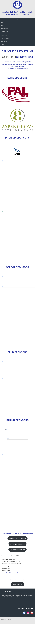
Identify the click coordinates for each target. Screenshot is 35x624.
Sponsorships (4, 29)
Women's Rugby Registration (17, 538)
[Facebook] (24, 612)
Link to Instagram (17, 584)
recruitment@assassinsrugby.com (12, 572)
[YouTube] (31, 612)
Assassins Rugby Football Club (17, 11)
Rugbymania (4, 41)
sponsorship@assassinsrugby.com (18, 68)
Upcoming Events (5, 32)
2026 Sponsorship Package (24, 57)
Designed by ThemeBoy (6, 619)
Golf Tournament (5, 38)
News (2, 25)
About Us (3, 22)
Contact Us (3, 44)
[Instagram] (28, 612)
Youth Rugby (4, 35)
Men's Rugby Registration (17, 544)
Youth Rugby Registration (17, 549)
